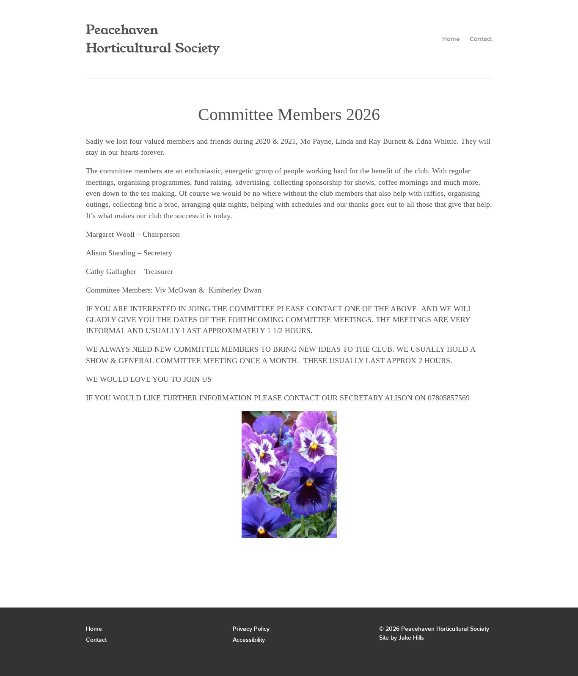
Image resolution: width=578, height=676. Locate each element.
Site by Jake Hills (401, 637)
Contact (481, 39)
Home (451, 39)
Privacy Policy (251, 628)
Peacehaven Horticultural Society (153, 39)
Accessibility (249, 639)
